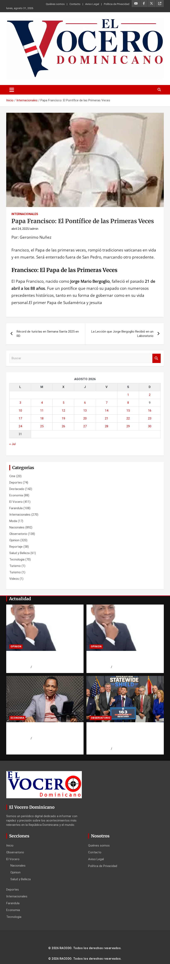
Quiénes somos (55, 4)
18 (42, 418)
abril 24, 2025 (20, 228)
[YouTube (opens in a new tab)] (136, 3)
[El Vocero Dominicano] (85, 21)
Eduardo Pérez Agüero (47, 667)
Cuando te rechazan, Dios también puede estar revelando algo (42, 659)
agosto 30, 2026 (20, 667)
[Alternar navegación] (11, 90)
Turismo (15, 566)
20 (85, 418)
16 (149, 410)
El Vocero (16, 502)
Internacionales (24, 214)
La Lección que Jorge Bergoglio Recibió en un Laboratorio (122, 334)
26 (63, 426)
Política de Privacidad (116, 4)
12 (63, 410)
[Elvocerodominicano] (45, 628)
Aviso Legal (92, 4)
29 (128, 426)
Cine (12, 476)
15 (128, 410)
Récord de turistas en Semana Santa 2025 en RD (48, 334)
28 (106, 426)
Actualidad (20, 598)
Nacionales (16, 527)
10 (20, 410)
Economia (16, 495)
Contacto (74, 4)
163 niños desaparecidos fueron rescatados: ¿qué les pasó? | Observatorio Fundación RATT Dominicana (120, 735)
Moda (13, 521)
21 (106, 418)
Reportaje (16, 546)
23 (149, 418)
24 (20, 426)
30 (149, 426)
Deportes (15, 482)
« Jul (12, 444)
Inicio (9, 845)
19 (63, 418)
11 (42, 410)
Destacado (16, 489)
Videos (14, 579)
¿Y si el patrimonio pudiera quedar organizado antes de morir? (43, 730)
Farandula (16, 508)
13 (85, 410)
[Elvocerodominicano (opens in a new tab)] (160, 3)
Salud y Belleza (19, 553)
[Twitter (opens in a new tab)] (151, 3)
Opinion (14, 540)
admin (34, 228)
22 (128, 418)
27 (85, 426)
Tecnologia (16, 559)
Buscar (156, 358)
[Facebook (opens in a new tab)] (143, 3)
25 (42, 426)
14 (106, 410)
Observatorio (18, 534)
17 (20, 418)
